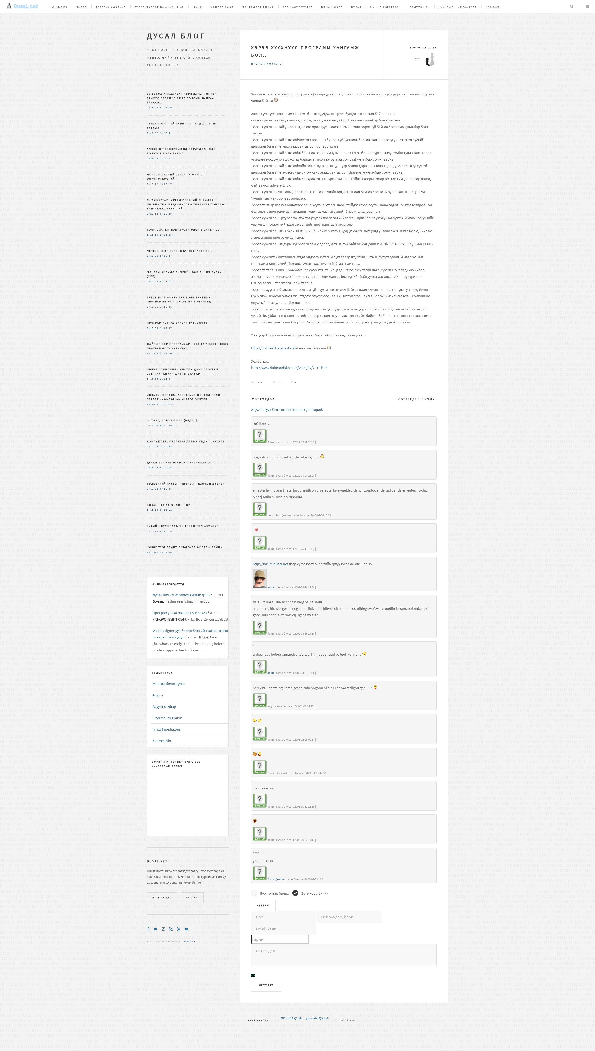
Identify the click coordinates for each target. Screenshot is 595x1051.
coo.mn (192, 897)
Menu (587, 6)
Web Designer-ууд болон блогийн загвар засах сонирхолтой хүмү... (190, 633)
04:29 (168, 425)
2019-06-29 (155, 256)
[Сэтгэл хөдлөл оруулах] (253, 976)
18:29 (168, 404)
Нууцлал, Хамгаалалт (457, 7)
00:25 (168, 531)
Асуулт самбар (164, 706)
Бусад (356, 7)
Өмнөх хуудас (291, 1017)
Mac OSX (492, 7)
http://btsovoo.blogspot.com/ (274, 348)
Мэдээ (81, 7)
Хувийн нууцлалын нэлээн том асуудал (183, 525)
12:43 (168, 307)
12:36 (168, 552)
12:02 (168, 158)
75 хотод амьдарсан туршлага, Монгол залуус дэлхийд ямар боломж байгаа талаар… (182, 98)
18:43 (168, 488)
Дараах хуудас (317, 1017)
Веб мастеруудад (297, 7)
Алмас (271, 587)
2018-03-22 (155, 328)
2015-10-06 (155, 552)
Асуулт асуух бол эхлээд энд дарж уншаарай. (287, 409)
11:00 (168, 107)
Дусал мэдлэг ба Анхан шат (159, 7)
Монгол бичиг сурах (169, 683)
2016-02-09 (155, 488)
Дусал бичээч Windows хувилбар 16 (179, 462)
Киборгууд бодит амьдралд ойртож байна (185, 547)
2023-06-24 (155, 107)
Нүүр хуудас (258, 1020)
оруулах (266, 985)
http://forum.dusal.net (270, 563)
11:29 (168, 235)
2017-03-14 (155, 446)
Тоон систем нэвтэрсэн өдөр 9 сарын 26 (183, 229)
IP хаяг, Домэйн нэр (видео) (172, 420)
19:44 (168, 133)
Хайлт (571, 6)
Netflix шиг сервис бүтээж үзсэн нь (180, 250)
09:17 (168, 184)
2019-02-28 (155, 281)
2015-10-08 (155, 510)
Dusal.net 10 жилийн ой (169, 505)
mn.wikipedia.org (166, 729)
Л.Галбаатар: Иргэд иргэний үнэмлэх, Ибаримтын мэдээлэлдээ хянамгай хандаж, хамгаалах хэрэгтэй (186, 204)
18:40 (168, 379)
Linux (197, 7)
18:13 (168, 281)
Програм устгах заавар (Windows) (177, 322)
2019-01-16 (155, 307)
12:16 (168, 467)
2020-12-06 (155, 213)
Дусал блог (176, 35)
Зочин (271, 673)
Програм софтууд (110, 7)
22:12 (168, 510)
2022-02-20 (155, 133)
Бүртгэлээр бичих (274, 893)
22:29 (168, 213)
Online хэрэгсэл (384, 7)
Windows (60, 7)
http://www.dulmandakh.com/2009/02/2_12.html (289, 367)
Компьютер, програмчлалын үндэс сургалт (186, 441)
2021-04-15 (155, 158)
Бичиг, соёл (332, 7)
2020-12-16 (155, 184)
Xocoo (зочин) (276, 879)
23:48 (168, 446)
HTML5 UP (189, 941)
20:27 (168, 256)
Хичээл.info (162, 740)
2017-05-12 (155, 379)
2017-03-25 (155, 425)
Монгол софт (222, 7)
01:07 (168, 328)
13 (279, 382)
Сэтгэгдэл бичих (416, 399)
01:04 (168, 353)
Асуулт (158, 695)
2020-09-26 (155, 235)
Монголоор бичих (258, 7)
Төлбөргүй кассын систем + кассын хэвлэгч (187, 483)
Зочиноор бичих (314, 893)
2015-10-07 (155, 531)
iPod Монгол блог (167, 717)
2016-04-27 (155, 467)
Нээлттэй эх (419, 7)
